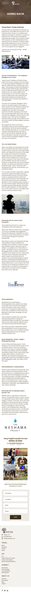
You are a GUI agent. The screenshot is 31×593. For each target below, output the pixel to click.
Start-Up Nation (5, 569)
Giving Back (5, 580)
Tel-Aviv (4, 548)
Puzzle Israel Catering (7, 559)
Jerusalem (4, 547)
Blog (3, 582)
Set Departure (5, 572)
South (3, 550)
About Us (4, 578)
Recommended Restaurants (9, 561)
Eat (2, 556)
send (15, 517)
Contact (4, 583)
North (3, 545)
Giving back (5, 567)
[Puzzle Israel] (15, 3)
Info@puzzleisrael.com (9, 538)
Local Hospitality (6, 571)
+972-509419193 (7, 536)
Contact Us (5, 3)
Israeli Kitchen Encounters (8, 558)
